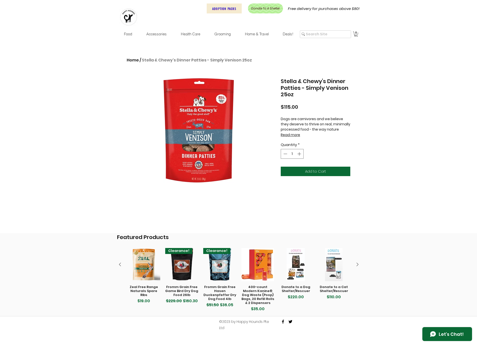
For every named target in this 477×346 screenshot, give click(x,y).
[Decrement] (284, 153)
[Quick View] (143, 264)
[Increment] (299, 153)
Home (133, 60)
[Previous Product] (120, 264)
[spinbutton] (292, 153)
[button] (356, 34)
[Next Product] (357, 264)
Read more (290, 134)
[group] (238, 280)
